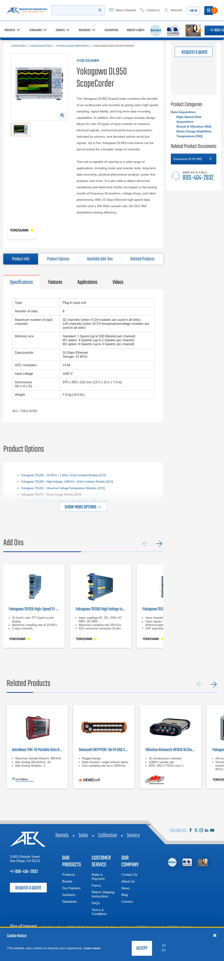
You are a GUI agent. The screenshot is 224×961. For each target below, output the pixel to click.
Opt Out (164, 948)
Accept (141, 948)
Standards (69, 901)
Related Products (142, 259)
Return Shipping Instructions (103, 894)
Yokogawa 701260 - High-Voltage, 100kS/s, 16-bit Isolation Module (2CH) (67, 481)
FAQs (96, 903)
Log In (193, 10)
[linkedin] (207, 830)
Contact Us (129, 874)
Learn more (92, 948)
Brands (67, 881)
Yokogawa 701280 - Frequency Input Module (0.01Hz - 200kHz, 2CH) (64, 501)
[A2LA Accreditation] (187, 862)
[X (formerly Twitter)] (196, 830)
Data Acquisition (41, 45)
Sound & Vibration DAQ (193, 126)
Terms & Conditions (99, 912)
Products (68, 874)
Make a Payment (98, 877)
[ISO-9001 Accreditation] (202, 862)
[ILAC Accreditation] (172, 862)
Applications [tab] (87, 282)
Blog (124, 895)
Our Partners (71, 888)
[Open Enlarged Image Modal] (62, 115)
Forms (96, 885)
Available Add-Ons (100, 259)
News (125, 888)
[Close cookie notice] (215, 935)
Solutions (68, 895)
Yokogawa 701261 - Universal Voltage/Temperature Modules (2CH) (63, 488)
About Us (128, 881)
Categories (18, 45)
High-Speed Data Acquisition (188, 119)
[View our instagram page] (201, 830)
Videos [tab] (118, 282)
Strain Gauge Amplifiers (72, 45)
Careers (127, 901)
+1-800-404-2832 (24, 871)
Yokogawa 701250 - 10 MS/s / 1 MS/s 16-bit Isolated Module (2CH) (63, 475)
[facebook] (190, 830)
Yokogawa (88, 60)
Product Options (58, 259)
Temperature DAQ (189, 136)
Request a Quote (28, 888)
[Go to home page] (27, 10)
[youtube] (212, 830)
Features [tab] (55, 282)
